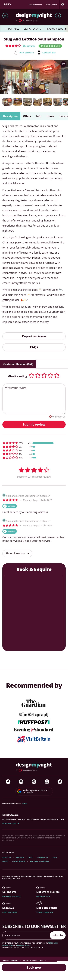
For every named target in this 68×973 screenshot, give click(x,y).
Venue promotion (44, 912)
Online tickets (43, 896)
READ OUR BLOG (54, 28)
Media (5, 861)
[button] (20, 45)
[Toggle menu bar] (5, 15)
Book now (34, 967)
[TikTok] (60, 781)
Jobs (31, 857)
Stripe (24, 804)
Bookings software (11, 896)
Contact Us (42, 857)
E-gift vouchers (9, 912)
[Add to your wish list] (63, 64)
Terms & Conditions (10, 960)
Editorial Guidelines (39, 861)
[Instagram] (21, 781)
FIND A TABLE (12, 28)
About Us (6, 857)
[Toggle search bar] (58, 15)
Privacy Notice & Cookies (33, 960)
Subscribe (57, 935)
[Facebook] (8, 781)
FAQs (34, 347)
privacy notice (24, 945)
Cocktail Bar (49, 52)
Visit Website (26, 52)
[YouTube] (47, 781)
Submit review (34, 424)
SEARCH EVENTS (32, 28)
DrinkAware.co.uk (10, 823)
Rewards (20, 857)
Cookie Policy (18, 861)
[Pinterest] (34, 781)
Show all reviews (16, 553)
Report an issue (34, 336)
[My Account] (63, 4)
